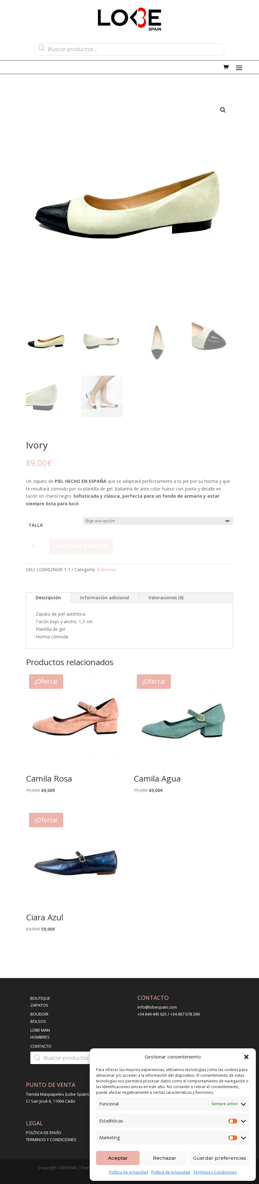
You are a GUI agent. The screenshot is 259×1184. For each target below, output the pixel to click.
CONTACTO (40, 1046)
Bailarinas (107, 569)
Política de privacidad (128, 1172)
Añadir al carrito (81, 546)
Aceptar (118, 1158)
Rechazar (164, 1158)
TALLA (35, 525)
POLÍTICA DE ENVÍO (43, 1132)
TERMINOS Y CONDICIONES (51, 1139)
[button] (246, 1057)
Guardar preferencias (219, 1158)
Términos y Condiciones (215, 1172)
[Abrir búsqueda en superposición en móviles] (129, 48)
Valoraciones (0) (166, 598)
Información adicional (104, 598)
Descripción (48, 598)
